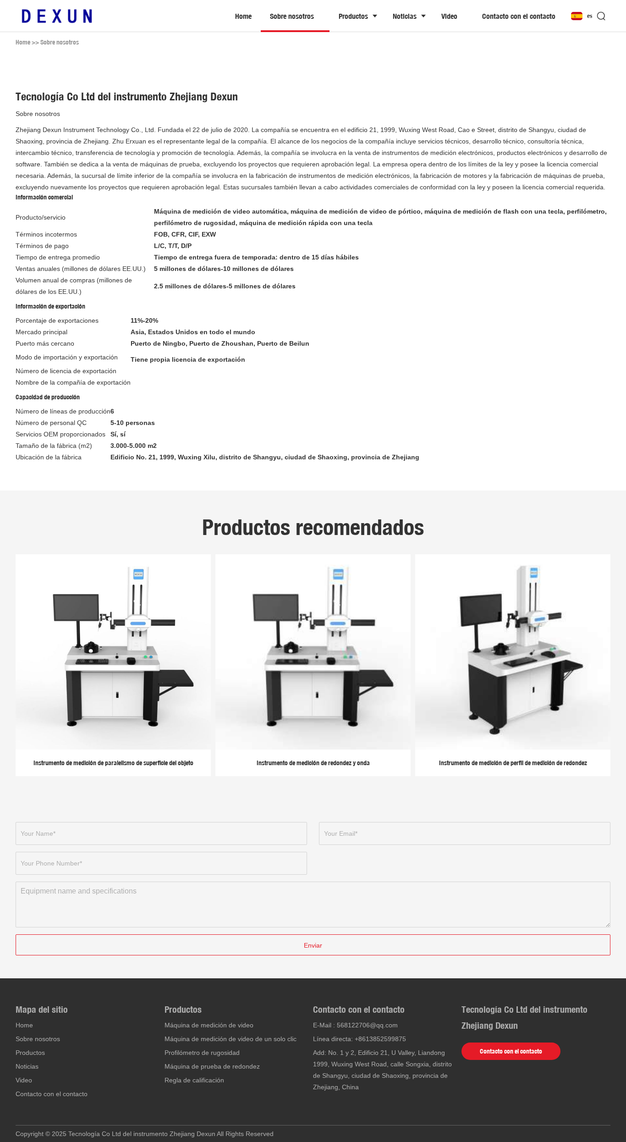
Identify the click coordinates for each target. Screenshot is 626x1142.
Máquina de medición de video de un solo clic (231, 1039)
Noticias (405, 16)
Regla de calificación (194, 1080)
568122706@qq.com (367, 1025)
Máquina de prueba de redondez (212, 1066)
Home (243, 16)
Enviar (313, 945)
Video (449, 16)
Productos (353, 16)
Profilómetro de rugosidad (202, 1052)
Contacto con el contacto (518, 16)
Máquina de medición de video (209, 1025)
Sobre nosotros (292, 16)
